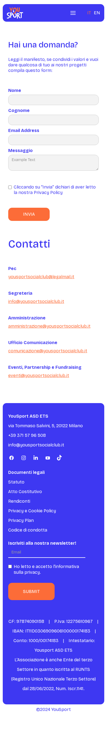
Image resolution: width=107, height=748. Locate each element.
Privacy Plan (21, 520)
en (97, 12)
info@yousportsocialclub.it (36, 301)
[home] (13, 13)
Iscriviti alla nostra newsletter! (42, 543)
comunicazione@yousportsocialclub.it (47, 350)
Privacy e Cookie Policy (32, 510)
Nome (14, 90)
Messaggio (20, 150)
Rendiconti (19, 501)
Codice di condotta (27, 530)
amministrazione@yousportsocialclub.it (49, 326)
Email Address (23, 130)
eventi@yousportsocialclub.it (38, 375)
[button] (73, 13)
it (89, 12)
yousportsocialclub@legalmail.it (41, 276)
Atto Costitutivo (25, 491)
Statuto (16, 482)
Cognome (19, 110)
